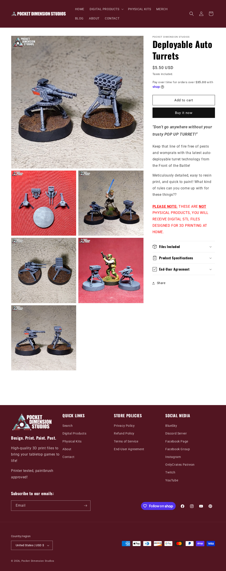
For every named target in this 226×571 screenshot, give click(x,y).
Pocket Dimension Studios (37, 560)
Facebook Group (177, 449)
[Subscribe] (85, 505)
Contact (68, 457)
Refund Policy (124, 433)
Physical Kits (72, 441)
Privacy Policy (124, 425)
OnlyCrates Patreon (180, 464)
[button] (106, 9)
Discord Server (176, 433)
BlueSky (171, 425)
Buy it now (183, 113)
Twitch (170, 472)
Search (67, 425)
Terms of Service (126, 441)
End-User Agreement (129, 449)
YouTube (171, 480)
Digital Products (74, 433)
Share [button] (161, 283)
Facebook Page (176, 441)
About (67, 449)
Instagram (173, 457)
